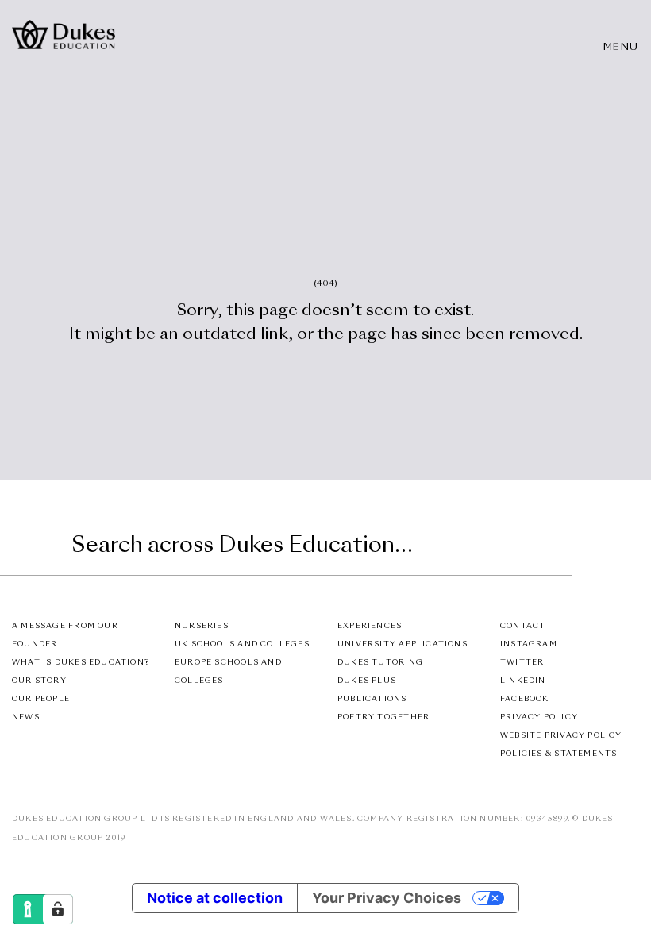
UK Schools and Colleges (242, 644)
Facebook (524, 699)
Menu (621, 47)
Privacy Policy (539, 717)
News (26, 717)
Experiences (369, 626)
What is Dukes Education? (80, 662)
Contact (522, 626)
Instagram (528, 644)
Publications (372, 699)
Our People (41, 699)
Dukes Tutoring (380, 662)
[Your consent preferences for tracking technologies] (58, 909)
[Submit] (557, 547)
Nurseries (202, 626)
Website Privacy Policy (561, 735)
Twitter (522, 662)
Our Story (39, 680)
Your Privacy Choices (386, 897)
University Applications (402, 644)
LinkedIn (523, 680)
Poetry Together (383, 717)
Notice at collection (215, 897)
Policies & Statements (558, 754)
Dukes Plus (366, 680)
